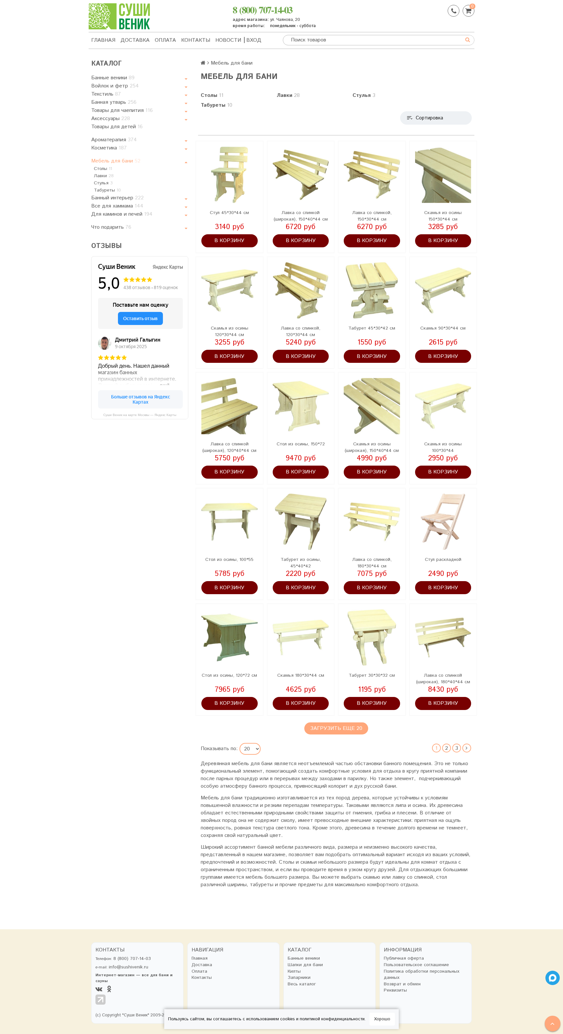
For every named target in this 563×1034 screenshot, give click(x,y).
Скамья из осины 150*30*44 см (443, 216)
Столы (103, 168)
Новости (228, 40)
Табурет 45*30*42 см (371, 328)
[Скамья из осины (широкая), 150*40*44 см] (372, 406)
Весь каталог (302, 984)
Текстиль (106, 94)
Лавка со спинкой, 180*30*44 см (372, 562)
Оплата (165, 40)
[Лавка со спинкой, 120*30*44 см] (301, 290)
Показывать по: (219, 749)
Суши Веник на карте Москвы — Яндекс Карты (139, 415)
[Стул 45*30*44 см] (229, 175)
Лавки (104, 176)
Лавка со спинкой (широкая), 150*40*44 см (301, 216)
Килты (294, 971)
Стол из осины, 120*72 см (229, 675)
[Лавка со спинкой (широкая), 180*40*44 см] (443, 637)
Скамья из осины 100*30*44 (443, 447)
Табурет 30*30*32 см (372, 675)
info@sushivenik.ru (128, 967)
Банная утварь (114, 102)
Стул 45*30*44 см (229, 212)
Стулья (103, 183)
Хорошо (382, 1019)
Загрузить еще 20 (336, 728)
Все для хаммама (117, 206)
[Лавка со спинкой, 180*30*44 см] (372, 522)
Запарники (299, 978)
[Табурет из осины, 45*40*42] (301, 522)
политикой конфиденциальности (332, 1019)
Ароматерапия (114, 140)
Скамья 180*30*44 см (300, 675)
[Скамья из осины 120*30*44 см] (229, 290)
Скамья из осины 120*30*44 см (229, 331)
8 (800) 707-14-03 (262, 9)
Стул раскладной (443, 559)
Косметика (109, 148)
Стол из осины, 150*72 (301, 444)
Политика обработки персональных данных (421, 974)
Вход (253, 40)
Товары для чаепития (122, 110)
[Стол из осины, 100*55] (229, 522)
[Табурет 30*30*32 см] (372, 637)
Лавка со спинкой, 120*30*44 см (300, 331)
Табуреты (107, 190)
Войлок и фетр (115, 86)
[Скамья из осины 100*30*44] (443, 406)
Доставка (135, 40)
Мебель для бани (115, 161)
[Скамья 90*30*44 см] (443, 290)
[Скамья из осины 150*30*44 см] (443, 175)
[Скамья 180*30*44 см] (301, 637)
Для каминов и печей (121, 214)
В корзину (229, 240)
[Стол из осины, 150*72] (301, 406)
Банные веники (113, 78)
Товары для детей (117, 127)
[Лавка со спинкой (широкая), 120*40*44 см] (229, 406)
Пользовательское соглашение (416, 965)
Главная (103, 40)
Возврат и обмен (402, 984)
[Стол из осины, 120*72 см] (229, 637)
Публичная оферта (404, 958)
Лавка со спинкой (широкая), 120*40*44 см (229, 447)
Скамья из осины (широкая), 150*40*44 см (372, 447)
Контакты (195, 40)
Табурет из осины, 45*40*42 (301, 562)
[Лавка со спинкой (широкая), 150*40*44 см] (301, 175)
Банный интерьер (117, 198)
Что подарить (111, 227)
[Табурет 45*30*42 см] (372, 290)
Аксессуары (110, 118)
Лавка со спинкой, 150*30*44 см (372, 216)
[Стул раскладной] (443, 522)
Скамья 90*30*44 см (443, 328)
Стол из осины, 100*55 (229, 559)
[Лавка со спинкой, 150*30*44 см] (372, 175)
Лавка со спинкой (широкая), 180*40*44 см (443, 678)
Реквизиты (395, 990)
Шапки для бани (305, 965)
